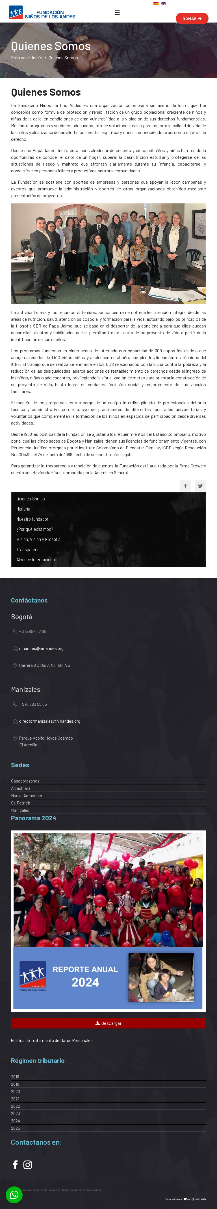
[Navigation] (117, 12)
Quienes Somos (30, 499)
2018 (15, 1076)
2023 (15, 1113)
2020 (15, 1091)
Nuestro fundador (32, 519)
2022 (15, 1106)
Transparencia (29, 549)
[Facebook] (185, 486)
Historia (23, 509)
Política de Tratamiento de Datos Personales (52, 1040)
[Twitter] (200, 486)
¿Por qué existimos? (34, 529)
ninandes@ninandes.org (41, 648)
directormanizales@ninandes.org (50, 721)
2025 (15, 1128)
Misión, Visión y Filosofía (38, 539)
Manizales (20, 810)
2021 (15, 1098)
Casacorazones (25, 780)
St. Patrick (20, 802)
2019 (15, 1084)
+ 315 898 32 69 (32, 631)
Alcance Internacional (36, 559)
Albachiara (21, 788)
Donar (190, 18)
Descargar (110, 1023)
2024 (15, 1120)
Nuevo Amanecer (26, 795)
